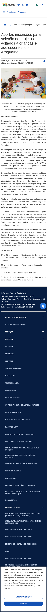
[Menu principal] (3, 12)
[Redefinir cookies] (27, 5)
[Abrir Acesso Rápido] (31, 5)
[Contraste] (18, 5)
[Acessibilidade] (23, 5)
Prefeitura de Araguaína (17, 12)
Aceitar (23, 603)
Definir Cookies (24, 597)
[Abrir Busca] (43, 4)
